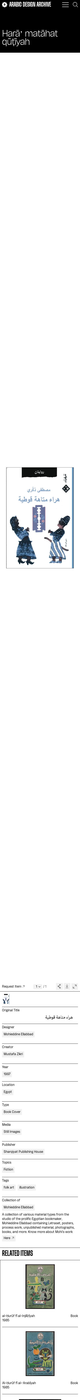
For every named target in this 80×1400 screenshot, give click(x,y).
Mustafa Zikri (13, 1054)
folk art (9, 1187)
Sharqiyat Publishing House (23, 1152)
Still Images (12, 1131)
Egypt (8, 1092)
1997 (7, 1074)
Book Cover (12, 1112)
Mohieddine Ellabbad (18, 1034)
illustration (26, 1187)
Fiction (8, 1169)
